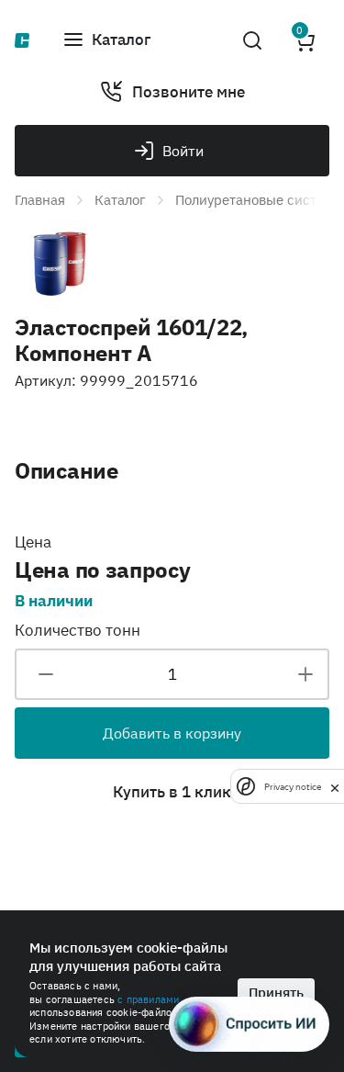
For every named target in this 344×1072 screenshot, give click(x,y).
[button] (106, 40)
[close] (334, 786)
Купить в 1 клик (172, 792)
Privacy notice (292, 787)
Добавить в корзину (172, 733)
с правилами (148, 999)
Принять (276, 992)
